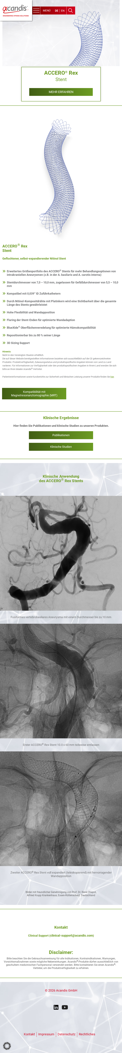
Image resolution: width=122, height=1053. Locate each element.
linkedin (57, 1007)
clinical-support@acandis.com (71, 935)
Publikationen (61, 435)
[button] (7, 1046)
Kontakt (29, 1034)
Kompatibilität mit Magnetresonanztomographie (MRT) (34, 393)
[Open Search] (70, 10)
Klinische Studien (61, 446)
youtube (65, 1007)
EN (62, 10)
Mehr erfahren (61, 92)
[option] (61, 50)
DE (56, 10)
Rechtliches (87, 1034)
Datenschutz (66, 1034)
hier (112, 376)
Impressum (46, 1034)
